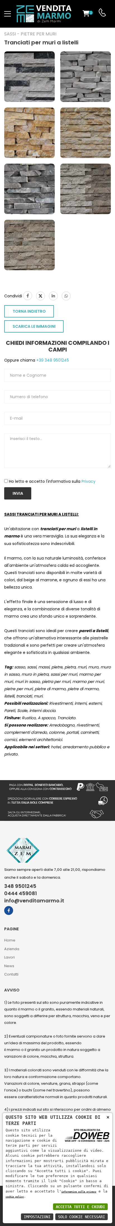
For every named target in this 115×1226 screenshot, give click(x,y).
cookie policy (15, 1196)
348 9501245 (20, 886)
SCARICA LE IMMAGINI (34, 326)
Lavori (9, 957)
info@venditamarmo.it (34, 900)
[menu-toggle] (7, 14)
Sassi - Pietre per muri (30, 34)
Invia (18, 493)
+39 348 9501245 (52, 360)
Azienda (11, 949)
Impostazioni (37, 1217)
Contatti (11, 974)
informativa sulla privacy (78, 1191)
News (9, 966)
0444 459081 (20, 893)
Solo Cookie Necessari (81, 1217)
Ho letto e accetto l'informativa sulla (52, 481)
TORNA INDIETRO (29, 311)
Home (9, 940)
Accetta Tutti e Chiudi (80, 1207)
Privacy (88, 481)
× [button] (107, 1117)
